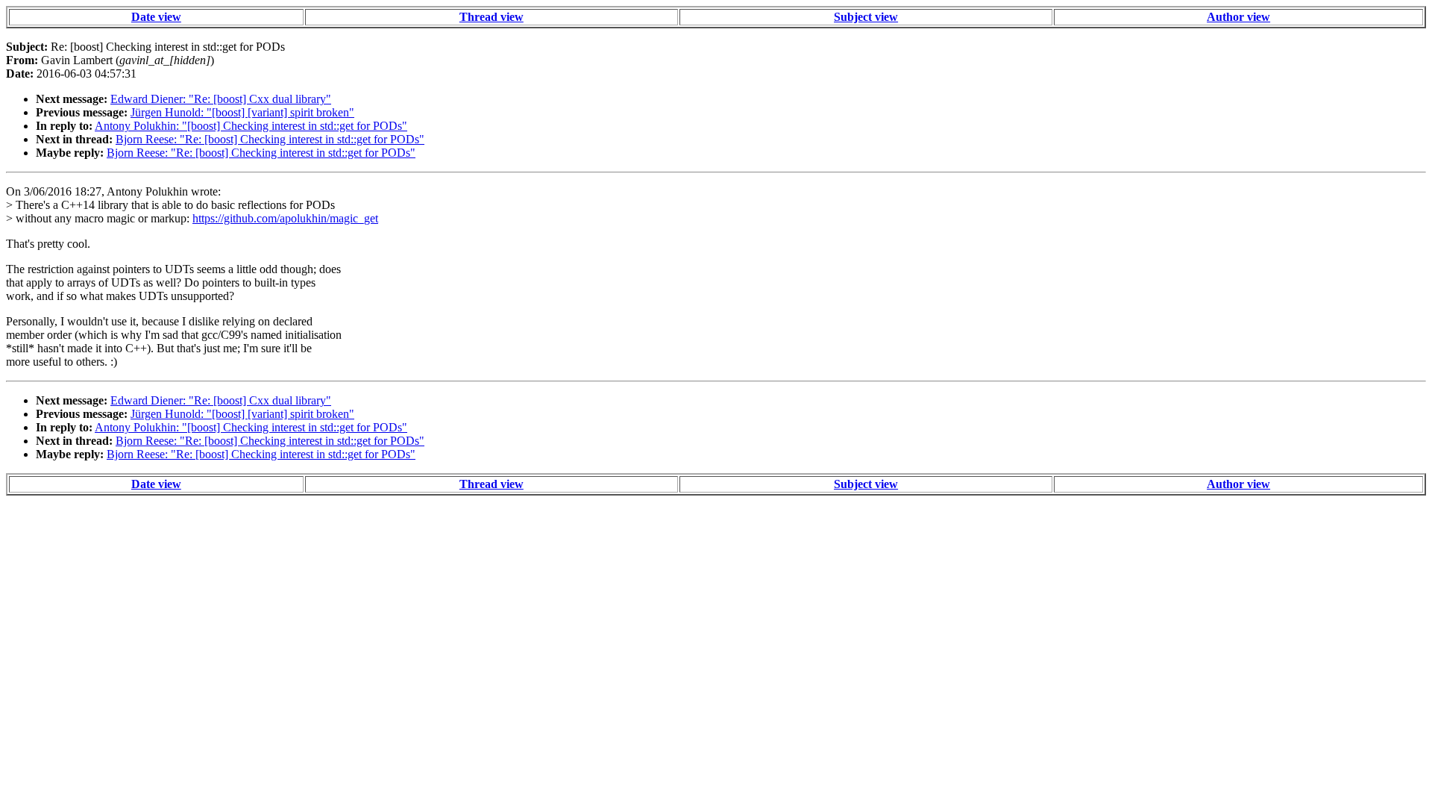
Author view (1238, 16)
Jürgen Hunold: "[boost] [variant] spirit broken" (242, 112)
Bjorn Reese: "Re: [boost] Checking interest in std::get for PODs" (270, 139)
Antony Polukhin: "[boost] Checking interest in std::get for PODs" (251, 125)
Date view (156, 16)
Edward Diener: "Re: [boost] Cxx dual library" (220, 99)
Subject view (866, 16)
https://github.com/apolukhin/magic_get (285, 218)
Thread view (491, 16)
